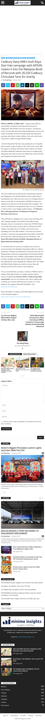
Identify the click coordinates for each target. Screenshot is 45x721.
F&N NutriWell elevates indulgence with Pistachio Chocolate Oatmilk (7, 370)
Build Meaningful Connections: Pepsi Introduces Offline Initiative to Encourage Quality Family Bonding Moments (34, 320)
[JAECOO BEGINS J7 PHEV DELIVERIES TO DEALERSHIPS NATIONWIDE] (22, 515)
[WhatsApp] (17, 85)
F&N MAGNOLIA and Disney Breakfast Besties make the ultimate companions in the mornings (21, 594)
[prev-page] (21, 376)
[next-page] (24, 376)
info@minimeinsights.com (26, 637)
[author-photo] (22, 336)
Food (7, 54)
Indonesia (4, 696)
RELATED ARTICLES (15, 354)
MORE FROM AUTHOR (29, 354)
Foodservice (38, 715)
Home (2, 54)
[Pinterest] (13, 85)
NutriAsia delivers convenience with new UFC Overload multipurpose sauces (27, 558)
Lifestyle (3, 702)
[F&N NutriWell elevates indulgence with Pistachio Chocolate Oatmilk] (8, 362)
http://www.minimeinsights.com (22, 345)
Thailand (3, 693)
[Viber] (42, 85)
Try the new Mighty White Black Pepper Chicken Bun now (9, 317)
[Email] (27, 85)
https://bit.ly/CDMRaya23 (9, 287)
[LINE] (37, 85)
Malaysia (23, 58)
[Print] (32, 85)
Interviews (23, 715)
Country (16, 58)
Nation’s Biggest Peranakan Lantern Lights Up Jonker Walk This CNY (21, 449)
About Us (5, 715)
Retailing (30, 715)
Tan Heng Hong (7, 80)
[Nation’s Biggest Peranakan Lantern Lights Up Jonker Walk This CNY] (22, 469)
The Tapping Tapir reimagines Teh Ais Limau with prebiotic (36, 370)
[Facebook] (3, 85)
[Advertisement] (22, 29)
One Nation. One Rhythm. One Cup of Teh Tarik (22, 370)
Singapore (4, 699)
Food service (5, 705)
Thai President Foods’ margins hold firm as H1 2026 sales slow (20, 598)
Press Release (30, 58)
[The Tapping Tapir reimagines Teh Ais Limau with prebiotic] (37, 362)
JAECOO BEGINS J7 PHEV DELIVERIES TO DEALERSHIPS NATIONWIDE (20, 532)
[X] (8, 85)
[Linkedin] (22, 85)
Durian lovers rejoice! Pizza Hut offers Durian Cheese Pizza (26, 568)
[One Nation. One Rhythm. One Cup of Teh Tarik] (22, 362)
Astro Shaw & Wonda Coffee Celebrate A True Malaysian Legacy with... (27, 548)
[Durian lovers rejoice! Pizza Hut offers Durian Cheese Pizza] (6, 570)
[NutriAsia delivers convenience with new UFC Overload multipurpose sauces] (6, 561)
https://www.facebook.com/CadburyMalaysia (15, 297)
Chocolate (12, 54)
